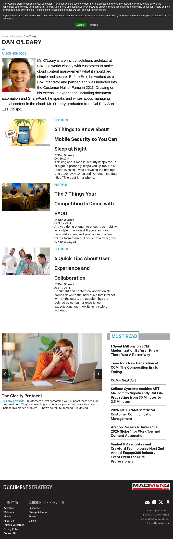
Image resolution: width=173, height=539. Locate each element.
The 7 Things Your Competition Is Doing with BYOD (84, 203)
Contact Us (10, 533)
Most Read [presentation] (124, 336)
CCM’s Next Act (123, 380)
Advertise (9, 508)
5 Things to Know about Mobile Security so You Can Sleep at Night (85, 139)
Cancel (32, 520)
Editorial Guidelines (14, 524)
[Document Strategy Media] (28, 487)
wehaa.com (163, 523)
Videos (7, 516)
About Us (9, 520)
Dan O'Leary (22, 42)
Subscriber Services (46, 502)
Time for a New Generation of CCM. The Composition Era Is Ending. (134, 367)
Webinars (9, 512)
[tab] (124, 335)
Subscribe (34, 508)
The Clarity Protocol (22, 395)
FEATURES (61, 120)
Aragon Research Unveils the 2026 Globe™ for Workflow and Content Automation (135, 431)
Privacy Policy (98, 9)
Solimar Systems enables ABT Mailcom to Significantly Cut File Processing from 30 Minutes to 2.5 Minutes (137, 395)
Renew (32, 516)
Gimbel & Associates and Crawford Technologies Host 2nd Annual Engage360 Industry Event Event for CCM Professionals (137, 452)
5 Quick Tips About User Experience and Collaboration (82, 268)
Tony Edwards (15, 401)
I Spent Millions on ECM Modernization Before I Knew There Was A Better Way (134, 350)
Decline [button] (94, 24)
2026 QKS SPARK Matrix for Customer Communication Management (133, 414)
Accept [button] (80, 24)
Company (11, 502)
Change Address (38, 512)
